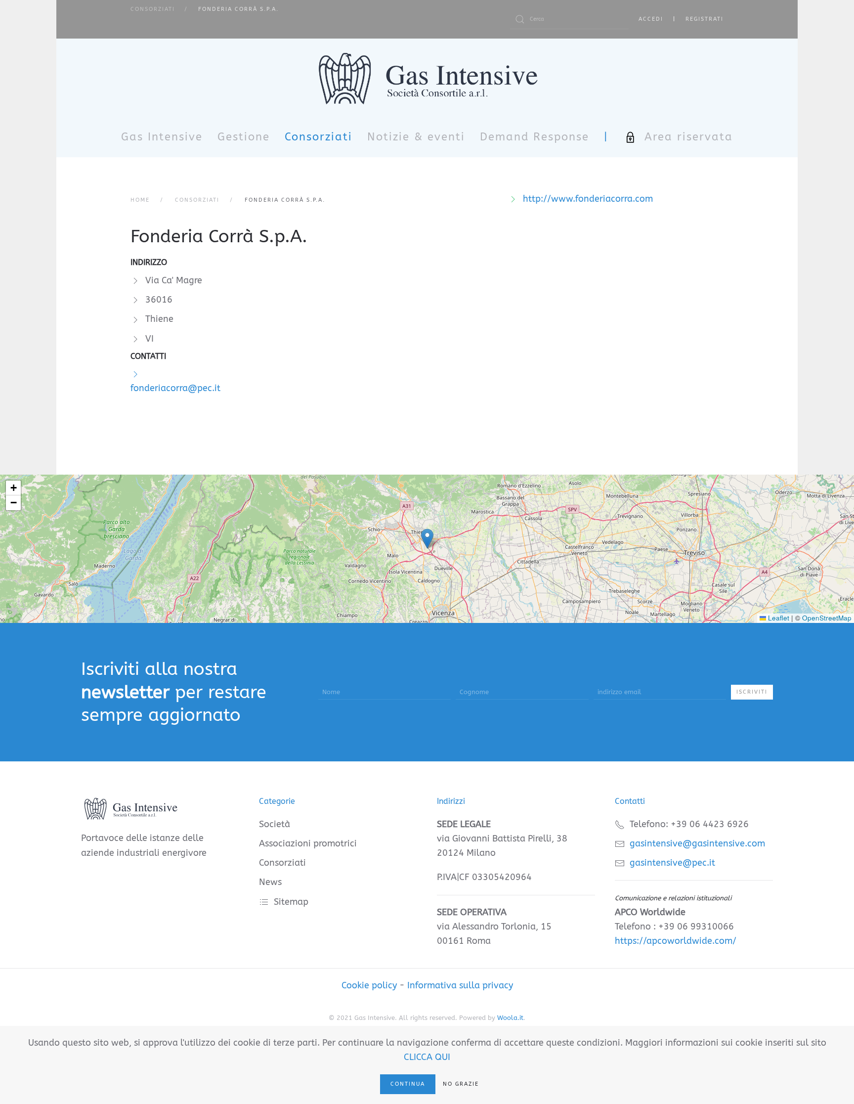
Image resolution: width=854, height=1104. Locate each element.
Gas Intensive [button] (162, 137)
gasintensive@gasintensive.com (697, 843)
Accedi (651, 19)
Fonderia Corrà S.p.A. (218, 236)
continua (407, 1084)
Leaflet (777, 617)
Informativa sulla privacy (460, 985)
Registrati (704, 19)
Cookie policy (369, 985)
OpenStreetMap (827, 617)
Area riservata (688, 137)
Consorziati (318, 137)
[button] (427, 539)
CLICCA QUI (427, 1057)
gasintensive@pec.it (672, 862)
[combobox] (569, 19)
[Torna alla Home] (427, 78)
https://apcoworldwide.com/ (675, 940)
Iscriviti (752, 692)
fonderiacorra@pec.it (175, 388)
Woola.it (510, 1017)
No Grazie (461, 1084)
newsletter (125, 692)
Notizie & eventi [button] (416, 137)
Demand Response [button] (534, 137)
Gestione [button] (243, 137)
